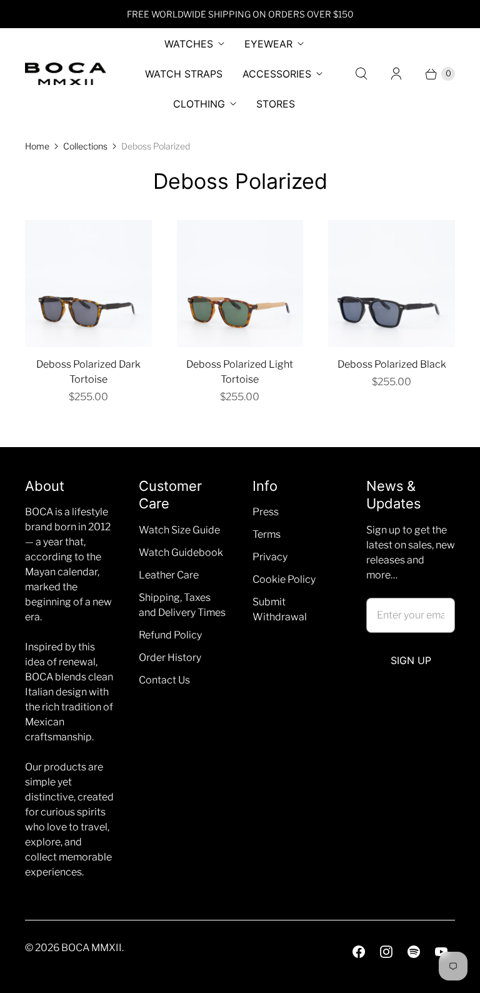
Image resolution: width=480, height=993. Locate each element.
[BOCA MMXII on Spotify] (414, 951)
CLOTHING (199, 104)
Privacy (270, 557)
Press (265, 512)
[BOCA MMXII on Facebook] (358, 951)
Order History (170, 657)
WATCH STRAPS (183, 74)
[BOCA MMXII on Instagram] (386, 951)
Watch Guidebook (181, 552)
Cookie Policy (284, 579)
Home (37, 146)
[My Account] (396, 74)
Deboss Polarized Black (392, 364)
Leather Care (169, 575)
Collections (85, 146)
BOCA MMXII (91, 948)
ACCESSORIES (276, 74)
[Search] (361, 74)
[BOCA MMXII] (65, 74)
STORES (275, 104)
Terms (266, 534)
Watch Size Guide (179, 530)
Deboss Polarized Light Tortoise (239, 371)
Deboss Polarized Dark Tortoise (88, 371)
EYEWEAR (268, 44)
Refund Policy (170, 635)
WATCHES (188, 44)
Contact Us (164, 680)
